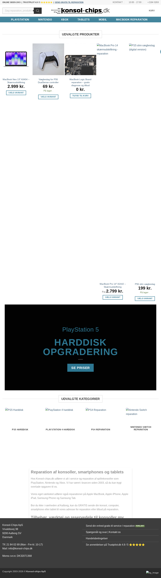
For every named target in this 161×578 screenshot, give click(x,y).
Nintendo (45, 19)
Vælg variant (16, 93)
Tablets (84, 19)
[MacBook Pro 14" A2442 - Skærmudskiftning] (112, 161)
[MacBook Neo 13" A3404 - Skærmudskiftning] (16, 59)
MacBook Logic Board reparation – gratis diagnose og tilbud (80, 82)
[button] (154, 10)
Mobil (103, 19)
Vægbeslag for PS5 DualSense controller (48, 81)
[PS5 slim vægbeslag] (145, 161)
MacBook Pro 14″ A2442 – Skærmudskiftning (113, 285)
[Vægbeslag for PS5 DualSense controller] (48, 59)
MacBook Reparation (132, 19)
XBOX (64, 19)
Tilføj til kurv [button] (80, 96)
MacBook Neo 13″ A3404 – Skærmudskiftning (16, 81)
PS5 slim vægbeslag (145, 284)
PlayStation (20, 19)
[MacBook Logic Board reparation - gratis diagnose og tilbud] (80, 59)
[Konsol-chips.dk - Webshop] (80, 11)
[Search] (38, 11)
